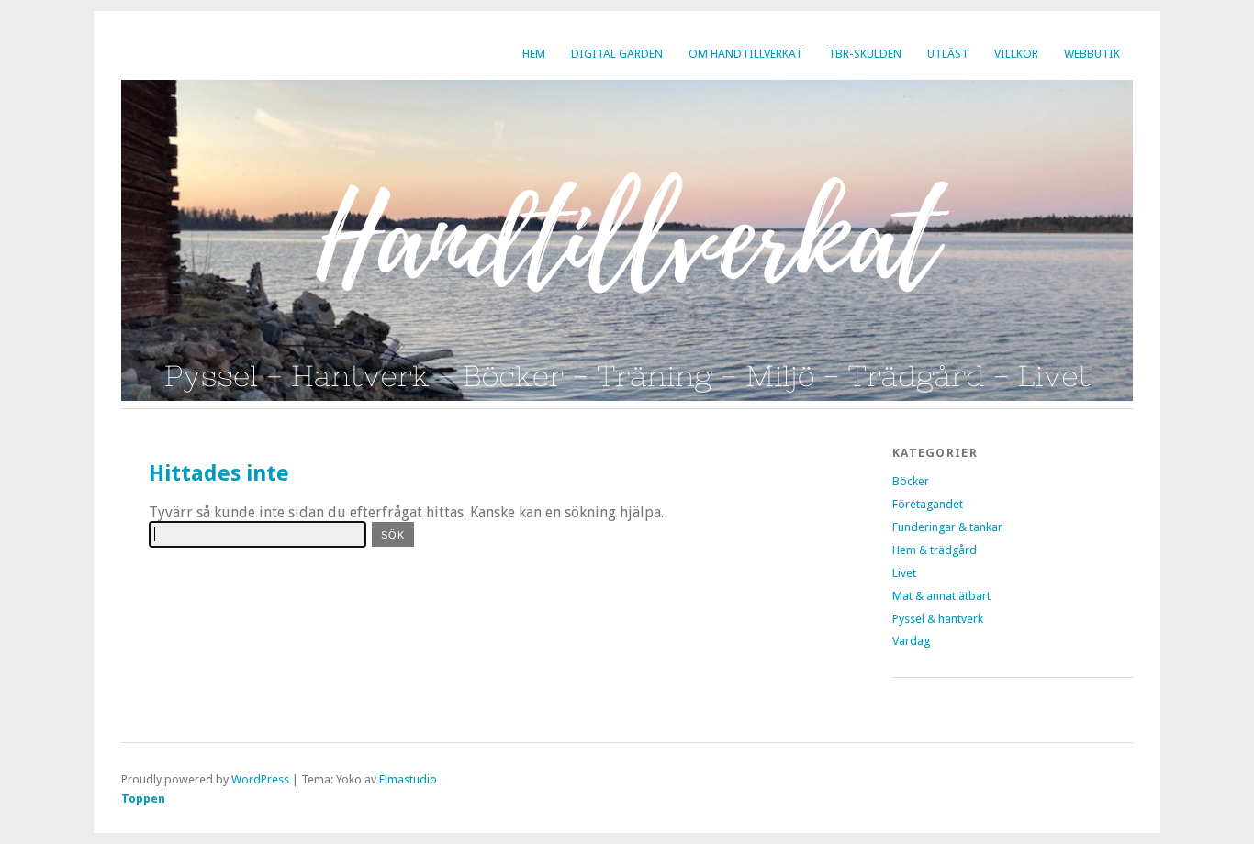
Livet (904, 573)
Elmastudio (408, 779)
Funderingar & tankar (947, 527)
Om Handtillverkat (745, 54)
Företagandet (927, 504)
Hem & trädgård (934, 550)
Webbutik (1092, 54)
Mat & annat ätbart (941, 596)
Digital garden (617, 54)
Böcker (910, 481)
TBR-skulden (864, 54)
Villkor (1016, 54)
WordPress (260, 779)
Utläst (947, 54)
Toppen (143, 798)
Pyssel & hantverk (937, 619)
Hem (533, 54)
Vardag (911, 641)
